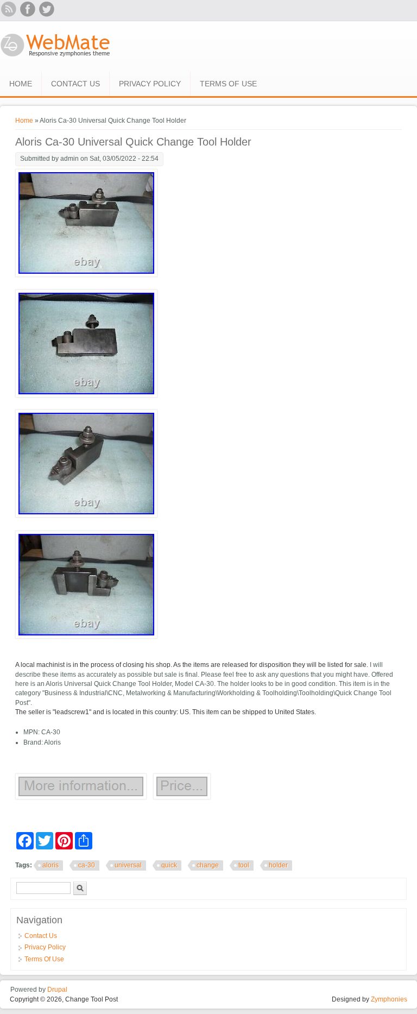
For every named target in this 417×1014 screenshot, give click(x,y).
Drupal (57, 989)
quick (169, 865)
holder (278, 865)
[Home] (55, 57)
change (208, 865)
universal (128, 865)
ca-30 (86, 865)
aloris (50, 865)
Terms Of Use (228, 83)
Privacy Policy (150, 83)
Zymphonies (389, 999)
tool (243, 865)
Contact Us (75, 83)
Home (20, 83)
